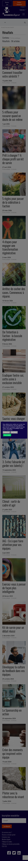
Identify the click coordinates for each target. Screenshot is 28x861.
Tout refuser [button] (14, 432)
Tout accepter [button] (7, 435)
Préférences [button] (6, 432)
